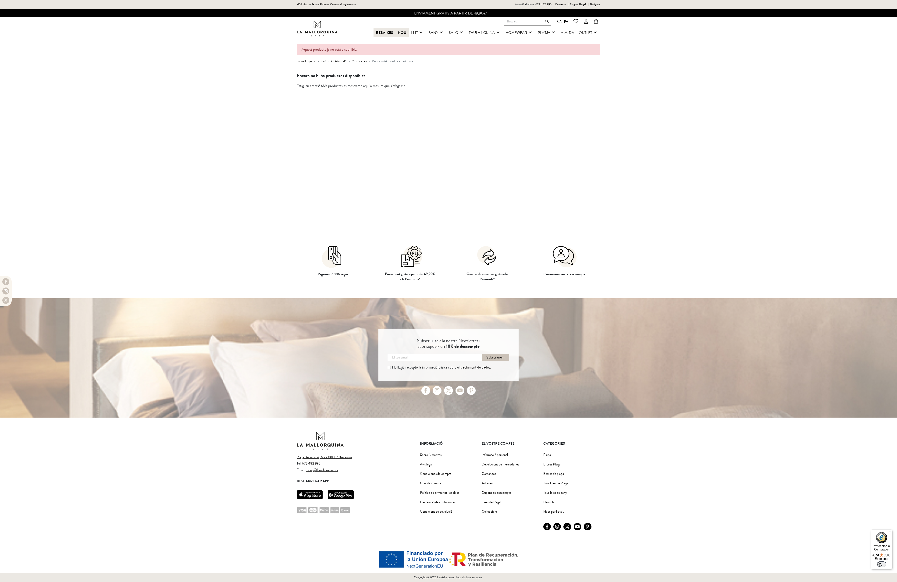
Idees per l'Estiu (553, 511)
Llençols (548, 502)
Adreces (487, 483)
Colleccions (489, 511)
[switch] (881, 564)
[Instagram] (5, 291)
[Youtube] (460, 390)
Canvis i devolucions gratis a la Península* (487, 276)
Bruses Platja (551, 464)
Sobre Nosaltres (430, 454)
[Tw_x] (5, 300)
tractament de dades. (475, 367)
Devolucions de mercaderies (500, 464)
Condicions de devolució (436, 511)
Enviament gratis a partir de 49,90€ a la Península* (410, 276)
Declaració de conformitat (437, 502)
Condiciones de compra (435, 473)
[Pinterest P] (471, 390)
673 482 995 (543, 4)
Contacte (560, 4)
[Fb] (5, 281)
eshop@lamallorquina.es (322, 470)
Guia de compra (430, 483)
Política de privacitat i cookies (439, 492)
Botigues (595, 4)
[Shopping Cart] (596, 21)
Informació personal (495, 454)
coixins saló (338, 61)
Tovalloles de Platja (555, 483)
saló (323, 61)
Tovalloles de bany (555, 492)
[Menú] (889, 532)
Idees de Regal (491, 502)
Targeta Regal (578, 4)
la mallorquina (306, 61)
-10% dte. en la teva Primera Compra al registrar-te (326, 4)
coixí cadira (359, 61)
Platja (547, 454)
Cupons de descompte (496, 492)
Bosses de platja (553, 473)
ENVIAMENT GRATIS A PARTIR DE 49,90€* (448, 13)
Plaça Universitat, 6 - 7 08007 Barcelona (324, 457)
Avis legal (426, 464)
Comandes (489, 473)
